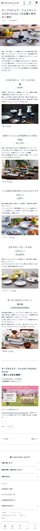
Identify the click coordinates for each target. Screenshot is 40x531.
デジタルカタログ (7, 494)
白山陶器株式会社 (7, 500)
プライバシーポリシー (16, 512)
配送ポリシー (5, 518)
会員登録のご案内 (7, 489)
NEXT (6, 439)
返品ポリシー (23, 515)
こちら (9, 126)
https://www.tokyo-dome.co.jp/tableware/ (15, 413)
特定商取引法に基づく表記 (9, 515)
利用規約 (4, 512)
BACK (34, 439)
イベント (4, 20)
